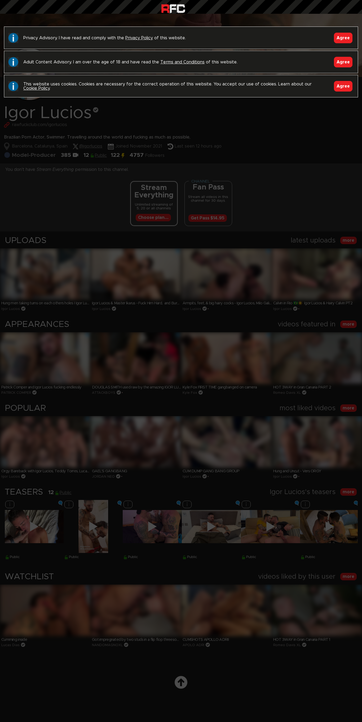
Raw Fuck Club (173, 8)
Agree (343, 38)
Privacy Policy (139, 38)
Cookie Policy (36, 88)
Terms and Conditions (182, 62)
